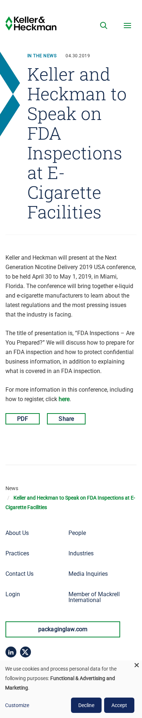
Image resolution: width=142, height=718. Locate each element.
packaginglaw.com (63, 629)
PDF (22, 418)
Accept (119, 705)
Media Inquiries (88, 573)
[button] (104, 25)
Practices (17, 553)
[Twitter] (25, 652)
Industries (81, 553)
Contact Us (19, 573)
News (11, 488)
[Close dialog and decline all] (136, 665)
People (77, 532)
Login (12, 594)
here (64, 399)
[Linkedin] (10, 652)
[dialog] (71, 689)
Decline (86, 705)
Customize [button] (17, 705)
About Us (17, 532)
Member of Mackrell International (94, 597)
